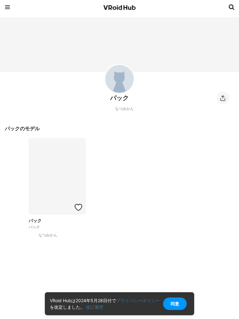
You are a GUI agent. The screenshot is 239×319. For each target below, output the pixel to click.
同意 (175, 303)
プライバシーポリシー (138, 300)
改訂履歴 (94, 307)
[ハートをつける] (78, 207)
